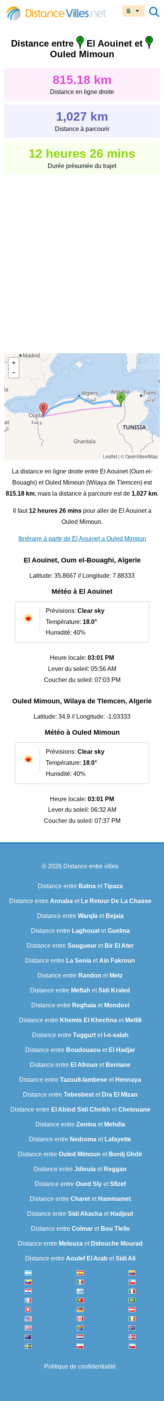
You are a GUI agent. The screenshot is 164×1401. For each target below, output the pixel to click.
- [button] (14, 373)
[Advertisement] (82, 258)
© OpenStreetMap (139, 456)
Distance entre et (80, 886)
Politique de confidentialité (80, 1366)
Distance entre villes (90, 866)
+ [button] (14, 363)
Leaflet (110, 456)
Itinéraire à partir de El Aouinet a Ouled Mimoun (82, 538)
